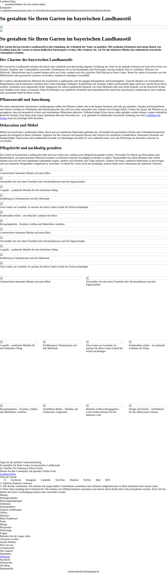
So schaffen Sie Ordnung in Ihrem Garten (21, 468)
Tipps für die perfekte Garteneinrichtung (20, 462)
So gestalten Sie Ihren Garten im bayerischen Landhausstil (30, 465)
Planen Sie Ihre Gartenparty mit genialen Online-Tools (28, 471)
